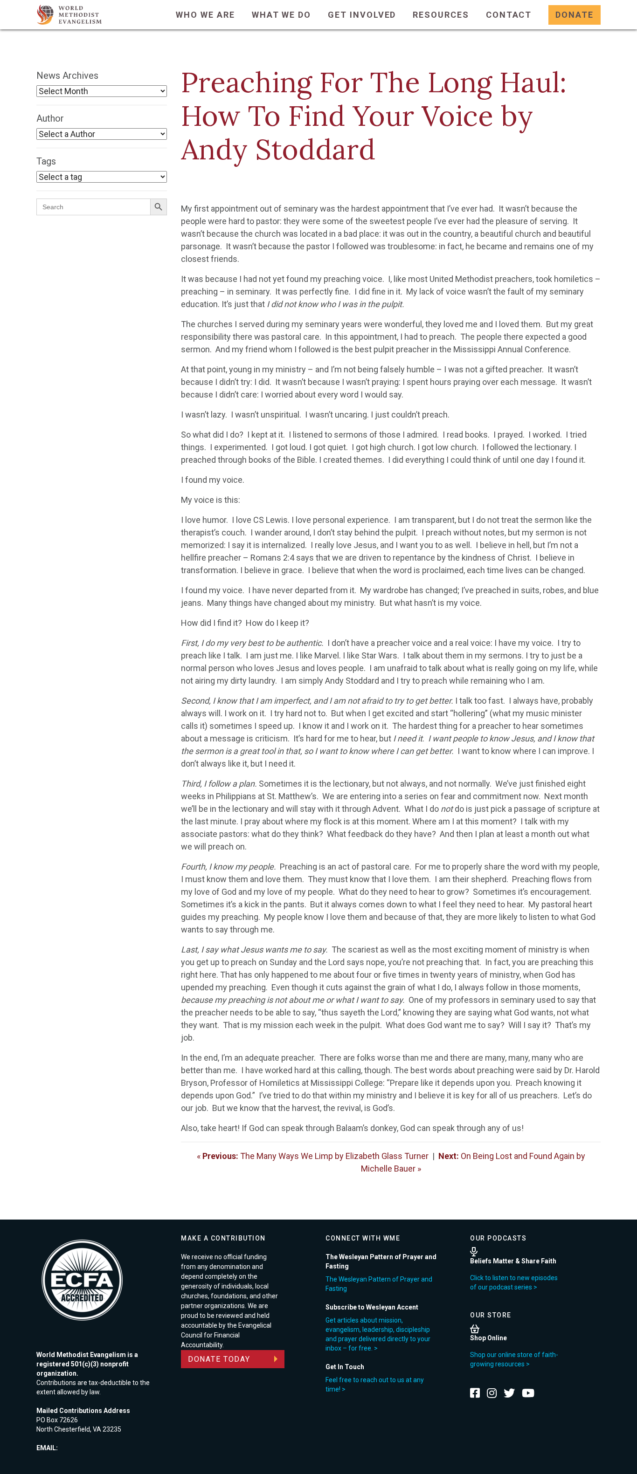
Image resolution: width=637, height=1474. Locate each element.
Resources (441, 15)
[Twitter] (509, 1393)
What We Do (281, 15)
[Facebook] (475, 1393)
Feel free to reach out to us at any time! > (374, 1384)
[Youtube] (528, 1393)
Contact (509, 15)
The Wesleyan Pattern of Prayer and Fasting (378, 1283)
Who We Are (205, 15)
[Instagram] (492, 1393)
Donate (574, 15)
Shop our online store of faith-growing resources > (514, 1359)
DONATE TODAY (219, 1359)
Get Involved (362, 15)
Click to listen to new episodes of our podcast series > (514, 1282)
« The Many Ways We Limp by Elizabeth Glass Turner (313, 1156)
